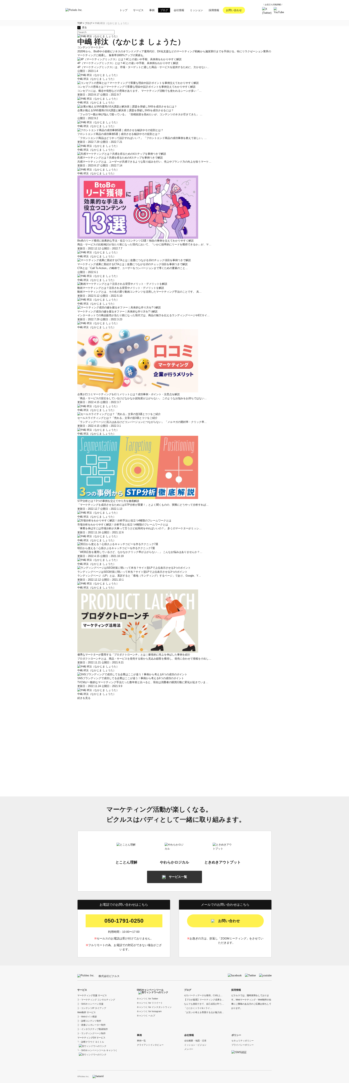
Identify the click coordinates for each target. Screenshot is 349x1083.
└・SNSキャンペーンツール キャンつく (97, 1050)
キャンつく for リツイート (150, 1003)
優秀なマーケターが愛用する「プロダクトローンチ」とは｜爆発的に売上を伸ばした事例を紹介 (133, 654)
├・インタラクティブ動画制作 (92, 1029)
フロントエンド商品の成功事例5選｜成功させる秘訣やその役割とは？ (118, 134)
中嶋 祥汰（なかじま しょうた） (96, 78)
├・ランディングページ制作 (91, 1033)
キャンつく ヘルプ (146, 1015)
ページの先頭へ (345, 1079)
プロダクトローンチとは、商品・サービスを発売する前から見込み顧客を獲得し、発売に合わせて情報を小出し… (144, 658)
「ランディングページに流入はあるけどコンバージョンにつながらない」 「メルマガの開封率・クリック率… (142, 421)
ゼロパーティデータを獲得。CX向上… (203, 995)
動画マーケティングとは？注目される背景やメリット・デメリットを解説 (120, 287)
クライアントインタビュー (150, 1045)
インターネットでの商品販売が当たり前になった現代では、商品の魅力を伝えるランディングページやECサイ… (143, 315)
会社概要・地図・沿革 (195, 1040)
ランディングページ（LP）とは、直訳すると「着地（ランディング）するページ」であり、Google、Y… (139, 575)
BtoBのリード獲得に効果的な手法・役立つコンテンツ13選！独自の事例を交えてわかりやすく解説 (135, 240)
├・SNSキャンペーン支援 (90, 1004)
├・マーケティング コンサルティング (96, 999)
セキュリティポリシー (242, 1040)
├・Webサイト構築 (87, 1016)
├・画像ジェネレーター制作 (91, 1025)
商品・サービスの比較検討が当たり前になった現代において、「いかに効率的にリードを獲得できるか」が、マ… (144, 244)
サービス (82, 989)
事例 (139, 1035)
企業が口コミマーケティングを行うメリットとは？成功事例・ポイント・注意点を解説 (128, 394)
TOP (79, 23)
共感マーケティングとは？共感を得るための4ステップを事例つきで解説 (120, 157)
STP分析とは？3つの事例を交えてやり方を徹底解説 (108, 500)
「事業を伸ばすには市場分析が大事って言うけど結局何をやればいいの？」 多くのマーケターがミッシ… (139, 528)
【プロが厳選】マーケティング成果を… (204, 999)
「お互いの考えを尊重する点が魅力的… (204, 1012)
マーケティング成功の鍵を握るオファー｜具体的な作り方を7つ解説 (117, 311)
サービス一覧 (178, 876)
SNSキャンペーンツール (150, 989)
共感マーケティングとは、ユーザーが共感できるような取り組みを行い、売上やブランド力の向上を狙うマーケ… (144, 161)
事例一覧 (141, 1040)
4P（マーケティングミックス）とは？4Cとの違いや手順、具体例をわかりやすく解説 (127, 63)
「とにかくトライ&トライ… (198, 1008)
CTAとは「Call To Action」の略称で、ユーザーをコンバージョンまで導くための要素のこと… (132, 268)
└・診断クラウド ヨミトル (90, 1042)
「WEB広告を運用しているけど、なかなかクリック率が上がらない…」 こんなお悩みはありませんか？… (139, 552)
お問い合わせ (234, 10)
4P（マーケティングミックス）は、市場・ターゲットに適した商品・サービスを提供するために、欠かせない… (143, 67)
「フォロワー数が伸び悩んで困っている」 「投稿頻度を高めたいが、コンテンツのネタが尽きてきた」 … (139, 114)
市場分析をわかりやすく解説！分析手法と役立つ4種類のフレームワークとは (122, 524)
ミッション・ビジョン (195, 1045)
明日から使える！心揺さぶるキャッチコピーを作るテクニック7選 (116, 548)
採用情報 (236, 989)
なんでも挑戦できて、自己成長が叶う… (204, 1004)
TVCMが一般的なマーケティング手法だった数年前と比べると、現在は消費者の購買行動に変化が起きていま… (142, 682)
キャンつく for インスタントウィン (154, 1007)
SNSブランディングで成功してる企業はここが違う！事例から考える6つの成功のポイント (130, 678)
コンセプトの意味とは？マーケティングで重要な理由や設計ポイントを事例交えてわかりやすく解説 (136, 86)
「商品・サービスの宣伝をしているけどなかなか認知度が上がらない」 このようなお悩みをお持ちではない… (142, 398)
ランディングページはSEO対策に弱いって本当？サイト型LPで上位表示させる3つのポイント (132, 571)
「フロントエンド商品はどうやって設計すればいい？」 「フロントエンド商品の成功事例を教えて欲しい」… (142, 138)
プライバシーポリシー (242, 1045)
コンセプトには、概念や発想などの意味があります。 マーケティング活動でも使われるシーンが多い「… (139, 90)
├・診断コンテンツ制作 (89, 1021)
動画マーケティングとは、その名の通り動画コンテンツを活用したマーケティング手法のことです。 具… (139, 291)
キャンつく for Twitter (147, 998)
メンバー (188, 1049)
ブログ (88, 23)
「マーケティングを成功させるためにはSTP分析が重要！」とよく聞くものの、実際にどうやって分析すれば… (143, 504)
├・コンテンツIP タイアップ (91, 1008)
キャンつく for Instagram (149, 1011)
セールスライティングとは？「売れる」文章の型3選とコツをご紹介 (117, 417)
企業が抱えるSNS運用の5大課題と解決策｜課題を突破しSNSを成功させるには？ (125, 110)
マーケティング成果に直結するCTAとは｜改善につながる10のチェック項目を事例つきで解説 (132, 264)
